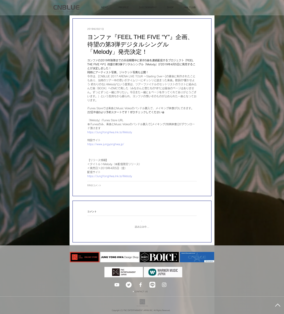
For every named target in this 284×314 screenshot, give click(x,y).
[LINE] (152, 285)
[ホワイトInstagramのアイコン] (164, 285)
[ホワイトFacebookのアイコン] (140, 285)
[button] (170, 7)
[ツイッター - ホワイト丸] (129, 285)
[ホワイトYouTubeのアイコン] (117, 285)
